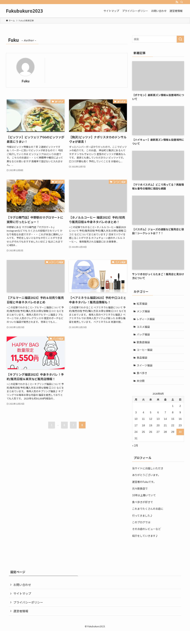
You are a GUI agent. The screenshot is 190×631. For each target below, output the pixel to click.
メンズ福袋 (143, 311)
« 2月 (135, 445)
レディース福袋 (146, 319)
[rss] (176, 2)
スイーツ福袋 (144, 365)
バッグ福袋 (143, 334)
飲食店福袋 (143, 342)
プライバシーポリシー (28, 602)
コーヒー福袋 (144, 350)
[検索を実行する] (180, 39)
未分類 (141, 381)
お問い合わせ (22, 584)
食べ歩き (142, 373)
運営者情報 (20, 611)
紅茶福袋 (142, 303)
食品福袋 (142, 357)
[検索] (181, 2)
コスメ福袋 (143, 327)
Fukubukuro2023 (24, 11)
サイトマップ (22, 593)
